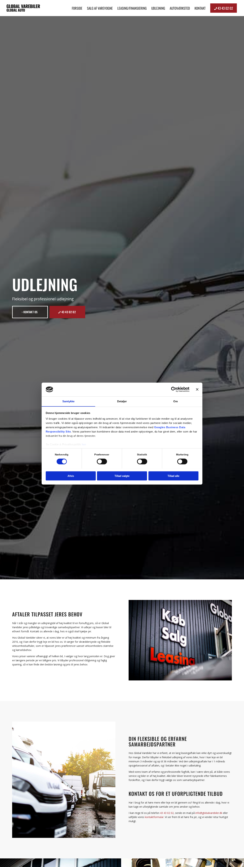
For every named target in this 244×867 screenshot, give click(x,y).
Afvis (71, 475)
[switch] (102, 461)
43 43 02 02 (167, 813)
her (84, 444)
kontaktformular (154, 817)
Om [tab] (175, 401)
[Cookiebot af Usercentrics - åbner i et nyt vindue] (173, 389)
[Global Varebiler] (23, 8)
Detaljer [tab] (122, 401)
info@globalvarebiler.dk (208, 813)
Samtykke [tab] (68, 401)
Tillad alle (173, 475)
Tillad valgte (122, 475)
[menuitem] (77, 8)
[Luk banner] (197, 389)
